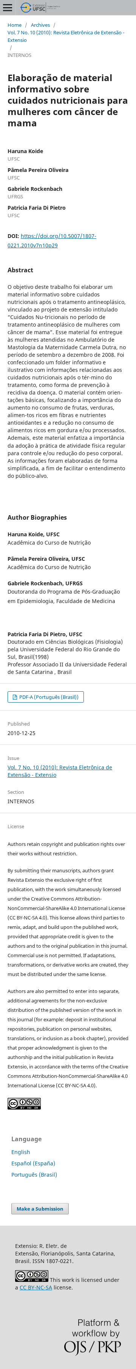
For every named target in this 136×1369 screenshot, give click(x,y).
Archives (40, 24)
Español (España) (33, 1163)
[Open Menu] (7, 7)
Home (15, 24)
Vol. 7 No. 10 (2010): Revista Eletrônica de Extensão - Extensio (66, 36)
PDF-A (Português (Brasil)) (48, 697)
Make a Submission (40, 1208)
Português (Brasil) (34, 1174)
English (20, 1152)
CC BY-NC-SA (36, 1287)
